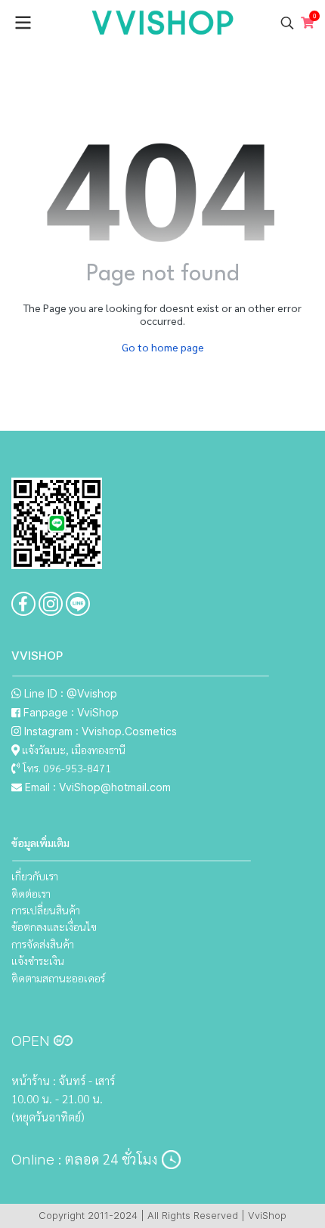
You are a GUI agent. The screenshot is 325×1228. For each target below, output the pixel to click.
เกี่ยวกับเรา (34, 876)
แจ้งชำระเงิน (37, 960)
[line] (78, 604)
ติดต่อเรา (31, 893)
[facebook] (23, 604)
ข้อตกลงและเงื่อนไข (54, 926)
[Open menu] (23, 23)
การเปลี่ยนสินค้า (45, 910)
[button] (287, 22)
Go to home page (163, 347)
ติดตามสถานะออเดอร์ (58, 978)
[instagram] (51, 604)
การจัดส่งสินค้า (42, 944)
